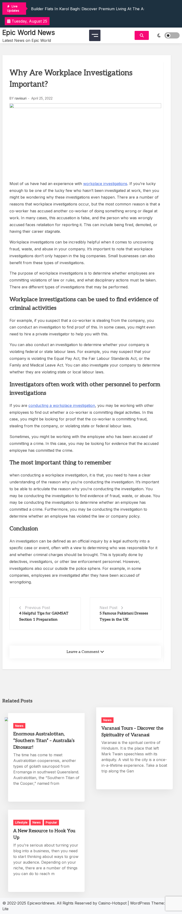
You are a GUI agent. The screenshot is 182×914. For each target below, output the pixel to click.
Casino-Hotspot (112, 903)
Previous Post (37, 607)
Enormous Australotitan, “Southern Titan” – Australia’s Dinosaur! (43, 740)
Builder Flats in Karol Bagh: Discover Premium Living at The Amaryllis (94, 8)
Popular (51, 822)
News (19, 726)
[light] (165, 35)
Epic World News (28, 33)
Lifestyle (21, 822)
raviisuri (21, 98)
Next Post (108, 607)
